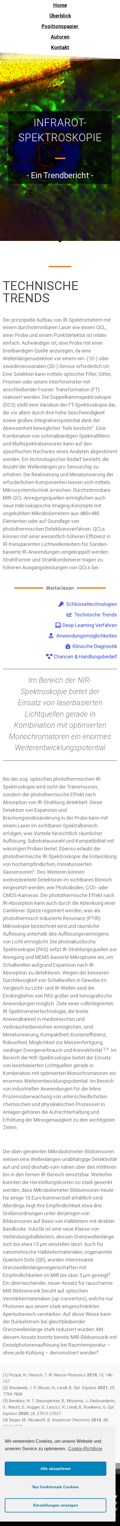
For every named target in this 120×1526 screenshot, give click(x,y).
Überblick (60, 16)
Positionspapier (60, 26)
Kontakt (60, 47)
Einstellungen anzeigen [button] (55, 1505)
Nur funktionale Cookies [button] (55, 1487)
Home (60, 5)
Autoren (60, 37)
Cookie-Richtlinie (85, 1448)
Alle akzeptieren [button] (55, 1468)
